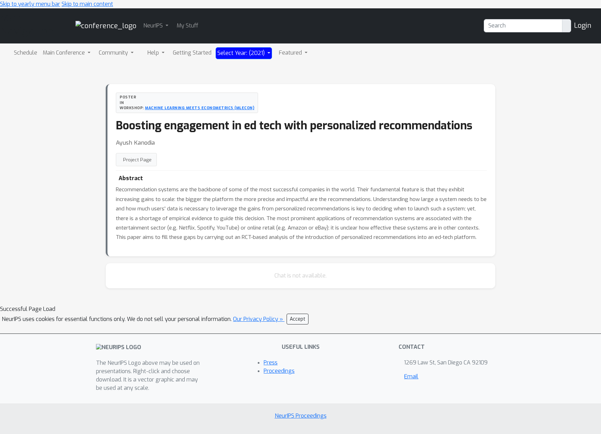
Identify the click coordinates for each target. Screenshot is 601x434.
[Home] (105, 25)
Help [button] (153, 52)
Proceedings (279, 371)
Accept (297, 319)
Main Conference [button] (64, 52)
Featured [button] (291, 52)
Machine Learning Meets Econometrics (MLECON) (199, 107)
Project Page (137, 159)
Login (582, 25)
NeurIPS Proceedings (301, 415)
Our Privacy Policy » (259, 319)
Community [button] (114, 52)
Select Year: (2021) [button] (241, 53)
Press (271, 362)
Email (411, 376)
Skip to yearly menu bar (30, 4)
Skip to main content (87, 4)
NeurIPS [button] (153, 25)
